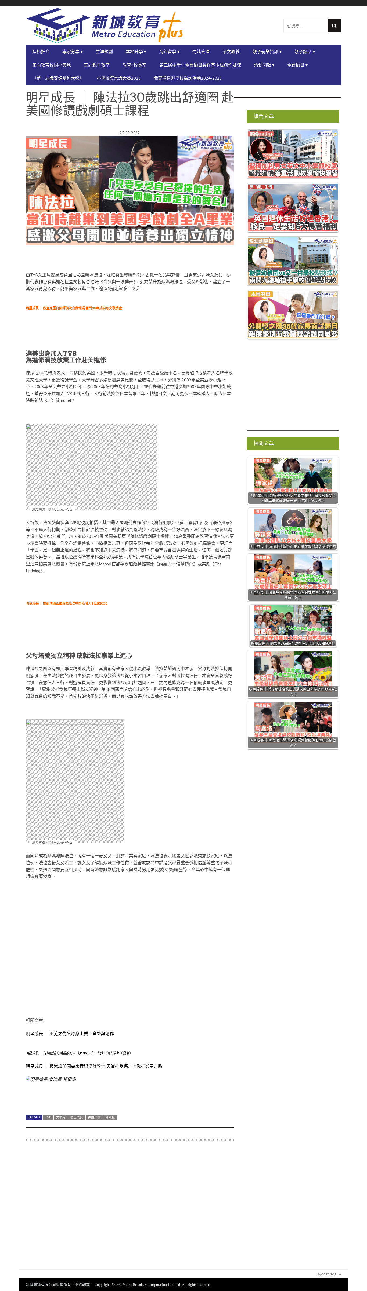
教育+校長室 (134, 65)
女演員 (61, 1117)
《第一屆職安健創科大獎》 (58, 78)
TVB (48, 1117)
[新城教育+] (105, 26)
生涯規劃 (104, 51)
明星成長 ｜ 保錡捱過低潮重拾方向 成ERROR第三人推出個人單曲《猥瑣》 (79, 1053)
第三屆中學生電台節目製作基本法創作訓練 (200, 65)
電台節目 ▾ (297, 65)
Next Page (130, 1098)
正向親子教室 (97, 65)
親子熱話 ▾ (304, 51)
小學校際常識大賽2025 (119, 78)
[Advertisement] (130, 1208)
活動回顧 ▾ (264, 65)
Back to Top (326, 1274)
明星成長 (76, 1117)
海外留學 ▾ (169, 51)
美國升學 (94, 1117)
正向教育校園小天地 (51, 65)
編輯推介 (40, 51)
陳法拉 (110, 1117)
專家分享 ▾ (72, 51)
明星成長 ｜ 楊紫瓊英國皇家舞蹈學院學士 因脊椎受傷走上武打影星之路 (94, 1066)
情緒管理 (201, 51)
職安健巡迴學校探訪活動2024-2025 (188, 78)
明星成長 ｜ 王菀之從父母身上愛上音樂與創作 (70, 1033)
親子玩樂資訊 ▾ (267, 51)
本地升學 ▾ (136, 51)
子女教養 (231, 51)
